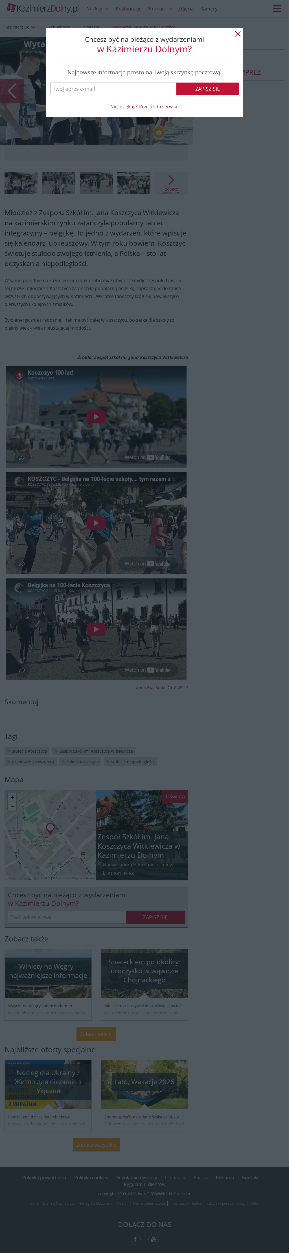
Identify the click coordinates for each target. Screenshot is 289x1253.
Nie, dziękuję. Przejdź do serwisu (144, 106)
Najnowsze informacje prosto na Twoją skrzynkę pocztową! (144, 72)
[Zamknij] (237, 34)
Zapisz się (207, 88)
